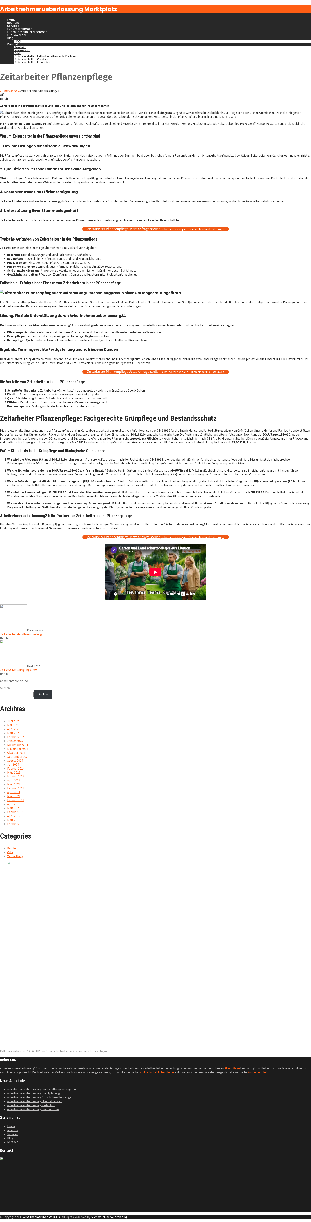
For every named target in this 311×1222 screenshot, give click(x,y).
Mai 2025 (13, 725)
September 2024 (18, 757)
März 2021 (13, 796)
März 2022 (14, 784)
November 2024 (17, 749)
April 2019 (13, 816)
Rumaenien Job (257, 1072)
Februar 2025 (15, 737)
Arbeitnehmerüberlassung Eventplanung (33, 1093)
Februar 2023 (15, 776)
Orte (10, 852)
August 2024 (15, 761)
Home (11, 20)
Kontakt (13, 44)
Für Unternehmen (19, 29)
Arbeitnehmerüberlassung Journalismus (33, 1109)
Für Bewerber (16, 35)
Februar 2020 (15, 812)
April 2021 (13, 792)
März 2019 (13, 820)
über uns (13, 23)
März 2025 (13, 733)
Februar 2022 (15, 788)
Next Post (20, 668)
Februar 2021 (15, 800)
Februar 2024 (15, 768)
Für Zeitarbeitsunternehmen (27, 32)
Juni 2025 (13, 721)
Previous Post (22, 632)
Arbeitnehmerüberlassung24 (41, 1217)
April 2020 (13, 804)
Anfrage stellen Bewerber (32, 62)
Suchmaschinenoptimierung (109, 1217)
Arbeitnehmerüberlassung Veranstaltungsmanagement (43, 1089)
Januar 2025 (15, 741)
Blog (10, 38)
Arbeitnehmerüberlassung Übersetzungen (34, 1101)
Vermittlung (15, 856)
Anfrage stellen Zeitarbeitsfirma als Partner (45, 56)
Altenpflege (232, 1068)
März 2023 (13, 772)
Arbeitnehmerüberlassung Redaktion (31, 1105)
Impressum (22, 50)
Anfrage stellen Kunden (31, 59)
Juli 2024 (13, 764)
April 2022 (13, 780)
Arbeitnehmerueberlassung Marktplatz (58, 9)
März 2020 (14, 808)
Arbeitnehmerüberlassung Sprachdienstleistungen (40, 1097)
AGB (17, 53)
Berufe (4, 99)
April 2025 (13, 729)
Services (13, 26)
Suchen (5, 688)
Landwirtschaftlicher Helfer (156, 1072)
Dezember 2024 (17, 745)
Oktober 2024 (16, 753)
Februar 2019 (15, 824)
